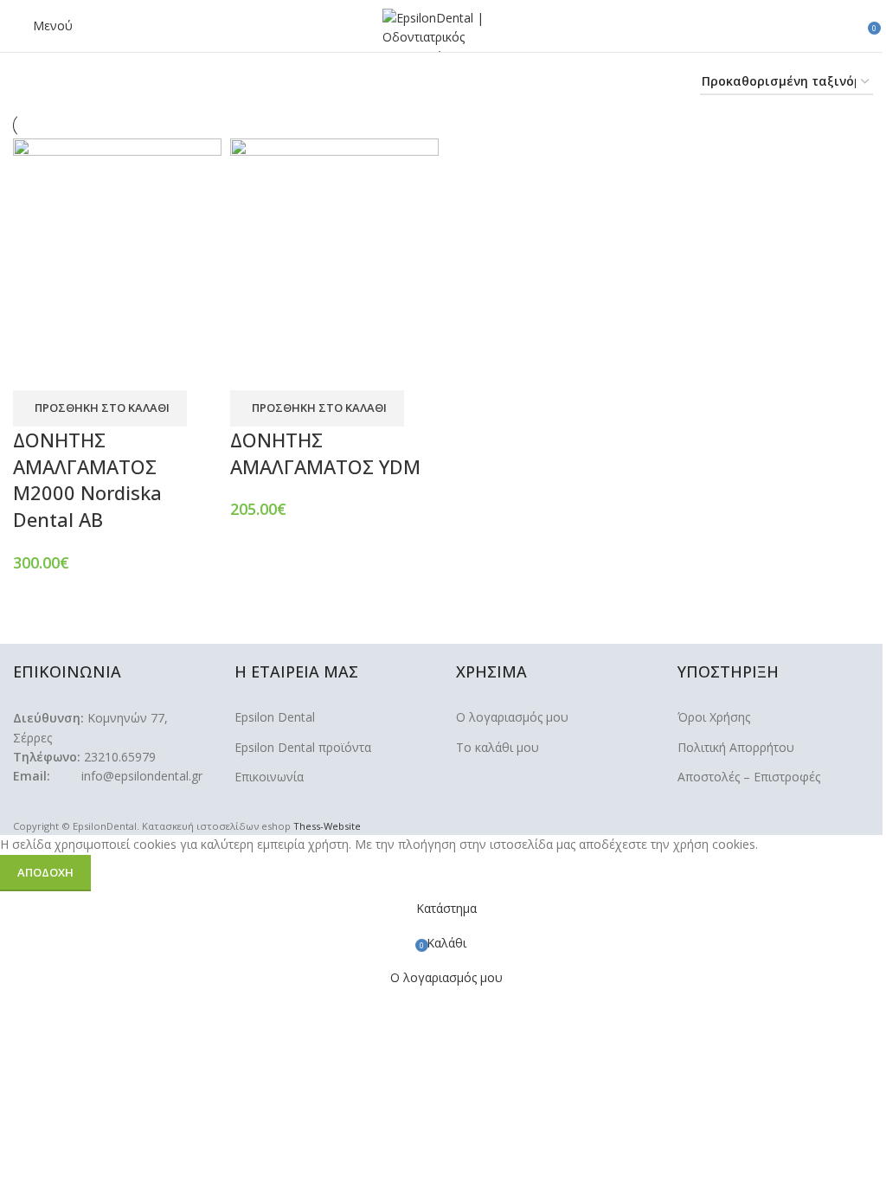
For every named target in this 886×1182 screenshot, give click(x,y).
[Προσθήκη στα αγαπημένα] (128, 368)
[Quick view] (81, 368)
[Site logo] (443, 29)
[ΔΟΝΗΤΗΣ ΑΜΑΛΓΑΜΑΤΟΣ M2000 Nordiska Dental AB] (117, 241)
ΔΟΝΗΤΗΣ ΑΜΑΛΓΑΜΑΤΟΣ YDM (325, 453)
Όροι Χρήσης (713, 717)
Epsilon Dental (274, 717)
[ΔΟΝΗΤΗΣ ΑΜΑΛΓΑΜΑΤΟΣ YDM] (334, 241)
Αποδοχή (45, 872)
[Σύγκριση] (34, 368)
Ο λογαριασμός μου (512, 717)
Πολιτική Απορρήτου (735, 747)
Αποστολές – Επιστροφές (748, 776)
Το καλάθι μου (497, 747)
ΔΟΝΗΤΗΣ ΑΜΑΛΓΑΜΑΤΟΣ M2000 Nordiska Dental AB (87, 479)
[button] (100, 408)
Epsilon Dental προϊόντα (302, 747)
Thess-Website (327, 825)
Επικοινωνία (269, 776)
